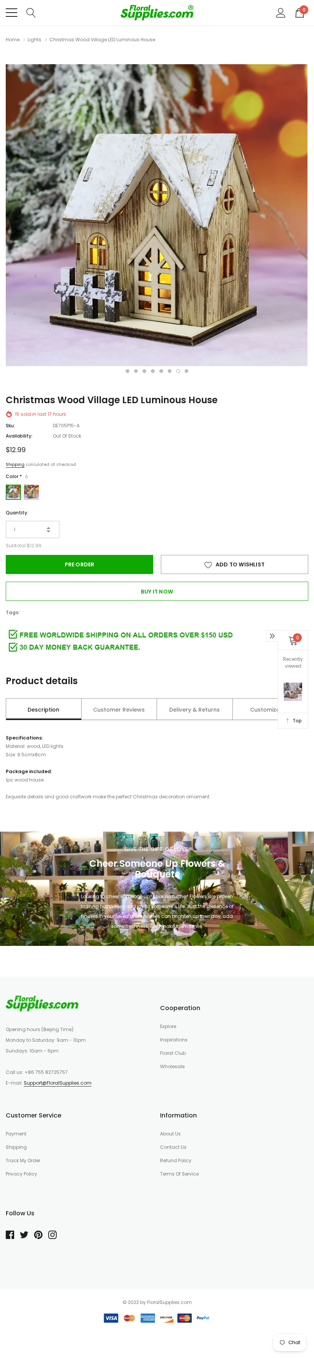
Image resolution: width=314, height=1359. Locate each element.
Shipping (15, 464)
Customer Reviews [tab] (119, 710)
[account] (281, 12)
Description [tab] (43, 710)
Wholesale (172, 1066)
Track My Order (23, 1160)
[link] (42, 1003)
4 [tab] (153, 371)
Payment (16, 1133)
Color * (17, 476)
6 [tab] (170, 371)
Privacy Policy (21, 1174)
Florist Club (173, 1053)
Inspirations (174, 1039)
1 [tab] (127, 371)
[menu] (11, 12)
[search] (31, 12)
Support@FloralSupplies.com (58, 1083)
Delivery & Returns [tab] (194, 710)
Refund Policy (175, 1160)
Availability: (19, 436)
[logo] (157, 12)
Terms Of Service (179, 1174)
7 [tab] (178, 371)
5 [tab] (161, 371)
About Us (170, 1133)
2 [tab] (136, 371)
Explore (168, 1026)
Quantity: (17, 512)
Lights (34, 39)
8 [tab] (186, 371)
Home (13, 39)
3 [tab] (144, 371)
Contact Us (173, 1147)
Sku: (10, 425)
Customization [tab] (270, 710)
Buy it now (157, 591)
